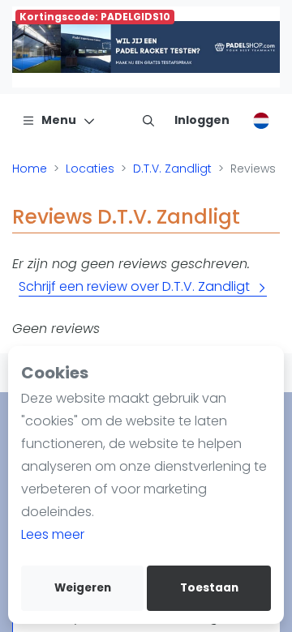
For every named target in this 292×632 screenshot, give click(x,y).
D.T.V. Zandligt (172, 168)
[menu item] (148, 120)
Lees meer (52, 534)
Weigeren (82, 588)
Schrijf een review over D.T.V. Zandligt (134, 286)
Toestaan (209, 588)
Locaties (90, 168)
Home (29, 168)
